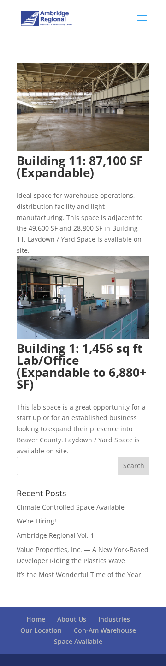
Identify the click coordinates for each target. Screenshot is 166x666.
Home (35, 619)
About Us (71, 619)
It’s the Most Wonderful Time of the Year (79, 574)
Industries (114, 619)
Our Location (41, 630)
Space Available (78, 641)
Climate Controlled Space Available (71, 507)
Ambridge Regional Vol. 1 (55, 535)
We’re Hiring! (36, 521)
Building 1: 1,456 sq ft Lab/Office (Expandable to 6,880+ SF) (82, 366)
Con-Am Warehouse (105, 630)
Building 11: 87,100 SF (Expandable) (80, 166)
